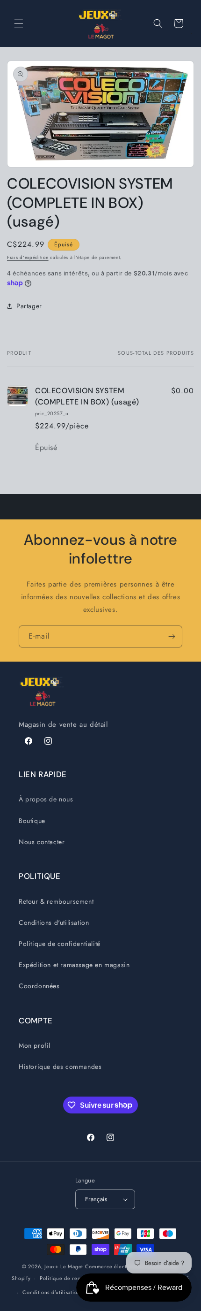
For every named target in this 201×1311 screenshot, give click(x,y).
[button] (18, 23)
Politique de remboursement (75, 1278)
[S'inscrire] (171, 636)
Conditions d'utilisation (54, 922)
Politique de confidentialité (59, 943)
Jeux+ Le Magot (63, 1266)
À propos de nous (46, 799)
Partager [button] (29, 306)
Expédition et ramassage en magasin (74, 964)
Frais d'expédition (28, 257)
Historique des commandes (60, 1066)
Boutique (32, 820)
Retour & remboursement (56, 901)
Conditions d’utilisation (51, 1292)
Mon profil (34, 1045)
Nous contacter (42, 841)
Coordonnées (39, 986)
